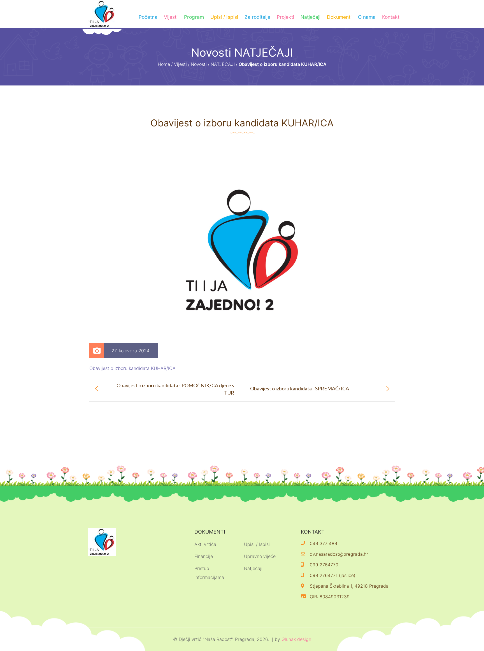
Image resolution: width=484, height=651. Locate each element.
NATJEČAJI (223, 64)
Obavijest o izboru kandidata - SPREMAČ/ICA (299, 388)
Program (194, 17)
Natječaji (310, 17)
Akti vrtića (205, 544)
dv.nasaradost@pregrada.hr (339, 554)
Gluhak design (296, 639)
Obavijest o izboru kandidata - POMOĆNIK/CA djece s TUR (175, 388)
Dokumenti (339, 17)
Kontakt (390, 17)
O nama (367, 17)
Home (164, 64)
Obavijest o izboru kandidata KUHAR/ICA (132, 368)
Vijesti (171, 17)
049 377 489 (323, 543)
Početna (148, 17)
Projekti (285, 17)
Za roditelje (257, 17)
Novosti (199, 64)
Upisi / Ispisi (224, 17)
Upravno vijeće (260, 556)
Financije (203, 556)
